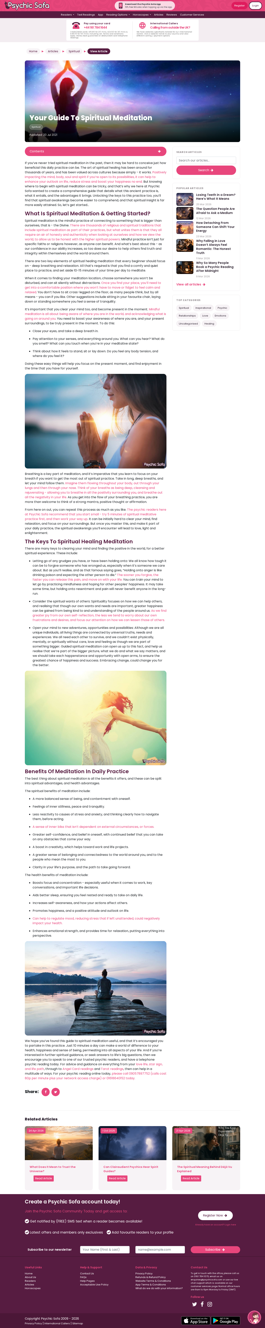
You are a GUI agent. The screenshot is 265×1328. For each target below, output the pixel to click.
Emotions (220, 316)
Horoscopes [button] (141, 14)
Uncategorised (188, 323)
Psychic (222, 308)
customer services (201, 1286)
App (100, 14)
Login (255, 5)
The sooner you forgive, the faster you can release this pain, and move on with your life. (95, 577)
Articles (158, 14)
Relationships (187, 316)
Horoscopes (33, 1288)
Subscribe (213, 1249)
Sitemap (77, 1323)
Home (33, 51)
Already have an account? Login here (215, 1224)
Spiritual (74, 51)
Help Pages (87, 1281)
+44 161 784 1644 (95, 27)
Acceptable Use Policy (94, 1284)
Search (204, 170)
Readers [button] (66, 14)
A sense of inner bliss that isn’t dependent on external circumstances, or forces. (93, 827)
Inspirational (203, 308)
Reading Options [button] (117, 14)
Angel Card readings (78, 1069)
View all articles (189, 284)
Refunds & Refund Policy (150, 1277)
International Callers (57, 1323)
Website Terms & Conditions (153, 1281)
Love (205, 316)
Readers (30, 1281)
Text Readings (86, 14)
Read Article (43, 1178)
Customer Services (192, 14)
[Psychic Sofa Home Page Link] (29, 5)
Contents (37, 151)
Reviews (171, 14)
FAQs (83, 1277)
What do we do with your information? (159, 1288)
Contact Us (87, 1273)
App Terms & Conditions (150, 1284)
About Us (30, 1277)
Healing (209, 323)
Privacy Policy (143, 1273)
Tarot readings (112, 1069)
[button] (254, 1317)
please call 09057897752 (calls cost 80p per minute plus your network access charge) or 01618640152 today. (95, 1075)
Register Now (213, 1215)
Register (239, 5)
